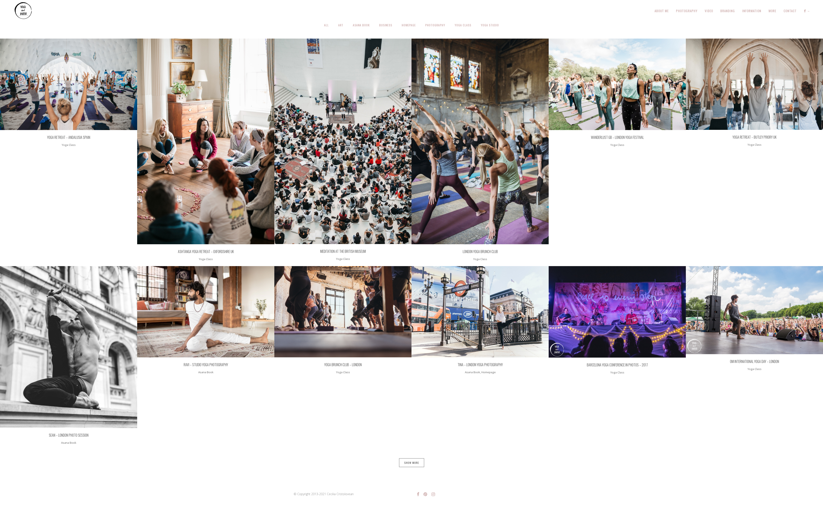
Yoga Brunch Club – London (343, 364)
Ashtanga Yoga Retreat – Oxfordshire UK (206, 251)
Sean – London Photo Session (69, 435)
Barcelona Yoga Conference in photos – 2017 (617, 364)
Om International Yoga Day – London (754, 361)
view (77, 83)
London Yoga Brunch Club (480, 251)
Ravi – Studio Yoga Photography (206, 364)
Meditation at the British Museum (343, 251)
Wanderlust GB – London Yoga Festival (617, 137)
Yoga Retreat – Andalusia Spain (68, 137)
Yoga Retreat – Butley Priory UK (754, 137)
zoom (60, 83)
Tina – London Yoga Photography (480, 364)
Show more (411, 463)
